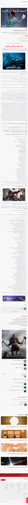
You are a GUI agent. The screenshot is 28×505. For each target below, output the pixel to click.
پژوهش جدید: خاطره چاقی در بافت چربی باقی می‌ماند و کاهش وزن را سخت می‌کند (17, 453)
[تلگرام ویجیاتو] (26, 475)
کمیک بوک (6, 488)
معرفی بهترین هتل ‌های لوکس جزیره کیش (19, 382)
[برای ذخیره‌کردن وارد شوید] (19, 40)
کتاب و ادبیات (6, 487)
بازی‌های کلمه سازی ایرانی (23, 489)
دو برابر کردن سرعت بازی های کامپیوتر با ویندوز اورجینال (18, 386)
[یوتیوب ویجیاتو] (23, 475)
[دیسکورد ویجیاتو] (21, 475)
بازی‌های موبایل (12, 488)
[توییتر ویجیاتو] (24, 475)
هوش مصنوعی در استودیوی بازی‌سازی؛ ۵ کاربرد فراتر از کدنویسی (20, 321)
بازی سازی (19, 487)
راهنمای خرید (24, 487)
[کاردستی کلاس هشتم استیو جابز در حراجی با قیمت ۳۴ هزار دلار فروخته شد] (14, 434)
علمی (26, 425)
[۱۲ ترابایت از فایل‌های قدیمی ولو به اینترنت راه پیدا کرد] (25, 361)
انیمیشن (25, 496)
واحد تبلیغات (23, 35)
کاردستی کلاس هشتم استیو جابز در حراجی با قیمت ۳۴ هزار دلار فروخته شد (18, 440)
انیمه (25, 495)
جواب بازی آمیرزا (24, 488)
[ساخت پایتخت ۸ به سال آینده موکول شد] (25, 368)
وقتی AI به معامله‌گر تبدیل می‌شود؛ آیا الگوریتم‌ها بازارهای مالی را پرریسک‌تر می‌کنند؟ (18, 322)
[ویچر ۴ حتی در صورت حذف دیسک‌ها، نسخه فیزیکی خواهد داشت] (25, 365)
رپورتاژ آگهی (23, 5)
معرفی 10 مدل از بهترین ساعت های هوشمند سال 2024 (18, 379)
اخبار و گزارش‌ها (18, 486)
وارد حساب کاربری (16, 399)
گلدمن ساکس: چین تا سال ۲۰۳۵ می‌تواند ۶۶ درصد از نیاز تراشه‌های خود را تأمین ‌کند (17, 467)
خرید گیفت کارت (23, 134)
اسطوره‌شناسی (6, 486)
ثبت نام (21, 399)
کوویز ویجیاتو (5, 489)
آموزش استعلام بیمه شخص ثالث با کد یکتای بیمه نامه (21, 318)
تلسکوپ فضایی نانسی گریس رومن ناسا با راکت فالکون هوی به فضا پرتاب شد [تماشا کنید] (16, 426)
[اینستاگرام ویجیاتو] (27, 475)
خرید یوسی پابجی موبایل (5, 123)
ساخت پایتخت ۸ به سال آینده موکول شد (19, 367)
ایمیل (26, 479)
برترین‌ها (19, 488)
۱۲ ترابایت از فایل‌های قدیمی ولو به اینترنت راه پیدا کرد (18, 360)
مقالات (19, 491)
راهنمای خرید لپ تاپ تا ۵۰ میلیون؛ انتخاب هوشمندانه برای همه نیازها (16, 390)
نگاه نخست (18, 492)
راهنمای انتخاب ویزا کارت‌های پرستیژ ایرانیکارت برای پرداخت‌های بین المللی (19, 319)
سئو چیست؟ (22, 375)
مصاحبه (19, 490)
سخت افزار (19, 489)
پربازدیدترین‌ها (24, 373)
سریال (25, 497)
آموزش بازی (25, 486)
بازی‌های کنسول (12, 487)
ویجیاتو (26, 5)
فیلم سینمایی (24, 498)
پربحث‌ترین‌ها (4, 373)
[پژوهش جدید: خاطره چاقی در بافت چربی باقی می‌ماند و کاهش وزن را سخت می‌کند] (14, 447)
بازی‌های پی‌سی (12, 486)
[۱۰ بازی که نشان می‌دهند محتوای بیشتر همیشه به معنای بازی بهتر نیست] (14, 344)
